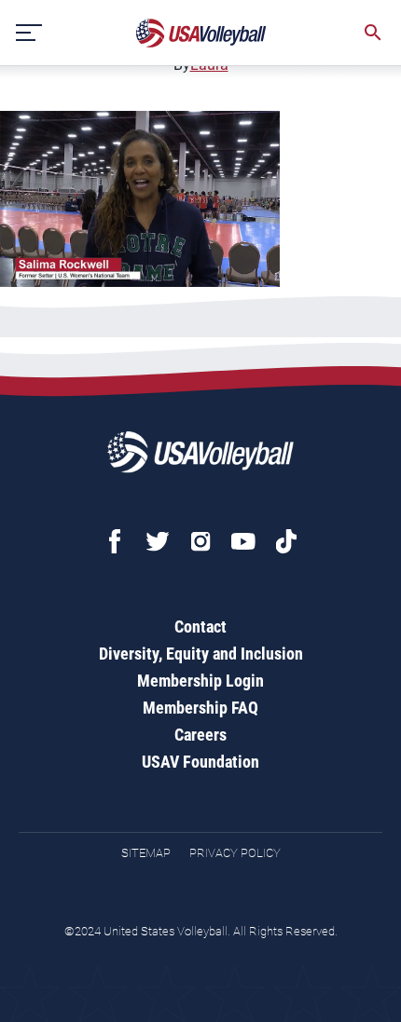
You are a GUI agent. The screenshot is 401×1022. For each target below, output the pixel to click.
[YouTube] (243, 541)
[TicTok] (286, 541)
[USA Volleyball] (201, 33)
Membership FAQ (200, 707)
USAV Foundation (200, 761)
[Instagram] (200, 541)
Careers (200, 734)
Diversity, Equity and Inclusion (201, 653)
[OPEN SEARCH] (373, 32)
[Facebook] (114, 541)
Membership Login (200, 680)
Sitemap (146, 853)
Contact (200, 626)
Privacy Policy (235, 853)
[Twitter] (157, 541)
